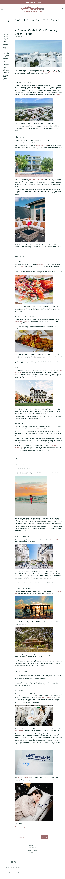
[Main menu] (2, 9)
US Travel (5, 75)
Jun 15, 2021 (18, 36)
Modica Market (39, 428)
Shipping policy (32, 850)
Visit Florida (6, 76)
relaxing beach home (42, 145)
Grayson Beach (41, 264)
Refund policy (32, 852)
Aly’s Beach (57, 94)
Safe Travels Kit (19, 730)
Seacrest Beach (53, 467)
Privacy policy (32, 845)
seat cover (5, 58)
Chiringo (21, 266)
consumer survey (46, 697)
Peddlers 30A (54, 540)
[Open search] (4, 9)
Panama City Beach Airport (36, 179)
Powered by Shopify (13, 872)
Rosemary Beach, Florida (50, 72)
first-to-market (21, 734)
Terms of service (32, 847)
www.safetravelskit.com (24, 777)
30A (4, 36)
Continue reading (20, 827)
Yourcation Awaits (41, 142)
